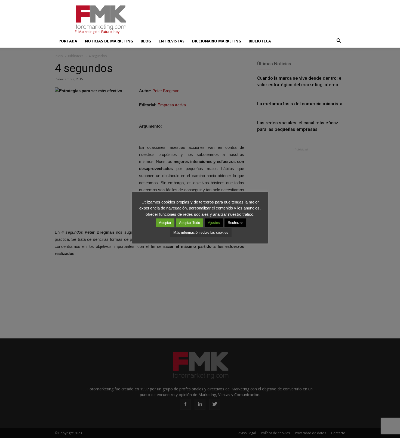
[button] (338, 41)
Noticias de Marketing (109, 41)
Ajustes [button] (214, 223)
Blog (146, 41)
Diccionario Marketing (216, 41)
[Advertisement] (246, 20)
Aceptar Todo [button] (189, 223)
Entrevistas (171, 41)
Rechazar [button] (235, 223)
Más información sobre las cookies (200, 232)
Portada (68, 41)
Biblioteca (260, 41)
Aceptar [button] (165, 223)
